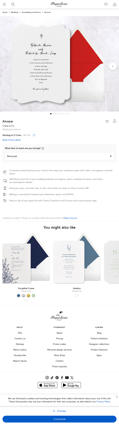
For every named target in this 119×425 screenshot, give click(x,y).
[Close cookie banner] (117, 397)
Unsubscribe (20, 355)
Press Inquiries (59, 366)
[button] (42, 148)
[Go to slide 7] (65, 113)
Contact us (19, 338)
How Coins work (11, 140)
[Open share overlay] (115, 121)
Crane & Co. (8, 126)
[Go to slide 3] (55, 113)
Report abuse (20, 361)
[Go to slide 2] (53, 113)
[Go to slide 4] (58, 113)
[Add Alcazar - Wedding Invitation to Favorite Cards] (107, 121)
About (59, 333)
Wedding (14, 12)
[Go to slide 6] (63, 113)
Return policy (19, 349)
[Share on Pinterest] (57, 377)
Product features (99, 349)
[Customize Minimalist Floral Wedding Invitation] (59, 64)
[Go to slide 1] (50, 113)
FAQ (20, 333)
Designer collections (99, 344)
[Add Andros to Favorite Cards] (77, 295)
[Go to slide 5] (60, 113)
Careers (60, 361)
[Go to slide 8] (68, 113)
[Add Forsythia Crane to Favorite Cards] (26, 300)
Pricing (59, 338)
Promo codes (59, 344)
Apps (99, 355)
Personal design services (59, 349)
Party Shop (59, 355)
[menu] (4, 4)
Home (4, 12)
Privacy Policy (103, 401)
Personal (12, 156)
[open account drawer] (114, 4)
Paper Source (70, 218)
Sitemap (20, 344)
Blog (99, 333)
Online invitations (99, 338)
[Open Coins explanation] (34, 135)
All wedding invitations (31, 12)
